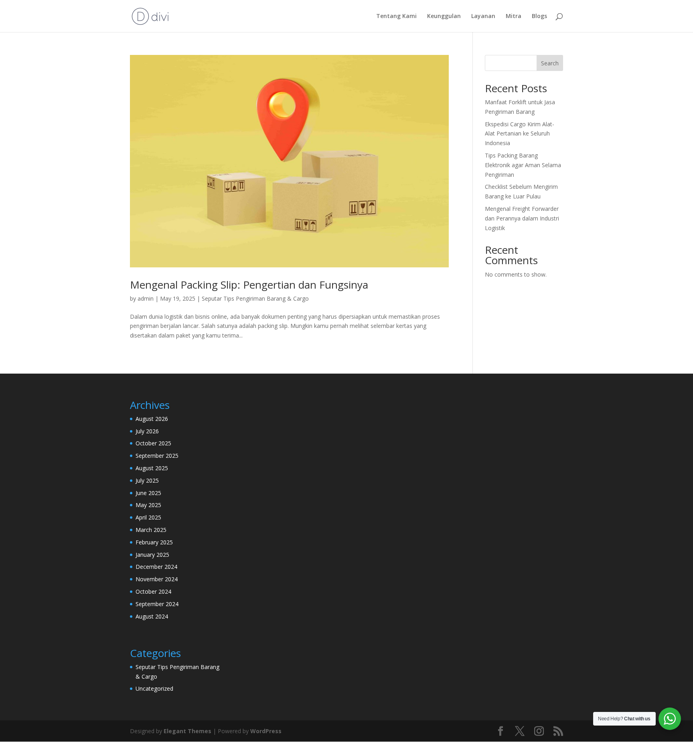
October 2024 (153, 591)
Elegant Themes (187, 731)
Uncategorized (154, 688)
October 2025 (153, 443)
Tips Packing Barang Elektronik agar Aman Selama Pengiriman (523, 165)
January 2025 (152, 554)
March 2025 (151, 530)
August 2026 (152, 419)
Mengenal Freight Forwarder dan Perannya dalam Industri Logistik (522, 218)
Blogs (539, 16)
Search (550, 63)
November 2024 (157, 579)
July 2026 (147, 431)
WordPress (266, 731)
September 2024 (157, 604)
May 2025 (148, 505)
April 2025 (148, 517)
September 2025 (157, 455)
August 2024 (152, 616)
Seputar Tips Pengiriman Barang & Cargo (255, 298)
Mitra (513, 16)
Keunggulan (444, 16)
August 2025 (152, 468)
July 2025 (147, 480)
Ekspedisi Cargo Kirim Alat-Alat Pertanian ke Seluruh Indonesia (519, 133)
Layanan (483, 16)
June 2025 (148, 493)
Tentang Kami (396, 16)
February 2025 (154, 542)
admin (146, 298)
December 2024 (156, 566)
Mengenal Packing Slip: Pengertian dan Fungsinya (249, 284)
